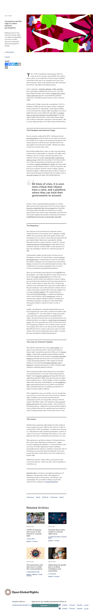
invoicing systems (32, 175)
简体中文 (35, 574)
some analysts (54, 348)
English (64, 605)
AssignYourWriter (52, 482)
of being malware (39, 292)
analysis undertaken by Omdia (45, 164)
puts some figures (32, 138)
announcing (51, 296)
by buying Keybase (40, 294)
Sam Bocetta (10, 52)
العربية (86, 605)
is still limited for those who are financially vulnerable (44, 217)
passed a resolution (43, 376)
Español (29, 541)
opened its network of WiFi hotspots (38, 244)
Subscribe (44, 606)
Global (61, 497)
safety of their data (41, 277)
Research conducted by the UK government (41, 208)
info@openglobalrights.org (21, 605)
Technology (30, 497)
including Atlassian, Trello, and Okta (51, 89)
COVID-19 (45, 497)
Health (38, 497)
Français (7, 57)
